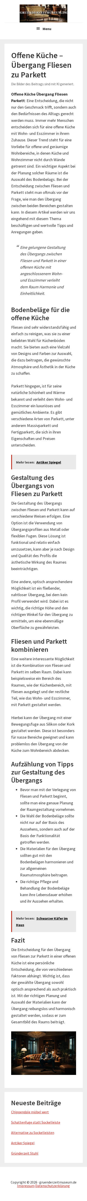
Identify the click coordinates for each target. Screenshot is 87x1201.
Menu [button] (47, 28)
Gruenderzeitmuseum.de (43, 13)
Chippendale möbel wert (30, 1112)
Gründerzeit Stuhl (24, 1153)
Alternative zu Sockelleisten (32, 1132)
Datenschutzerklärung (52, 1185)
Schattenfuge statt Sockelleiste (35, 1122)
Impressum (26, 1185)
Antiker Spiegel (23, 1143)
